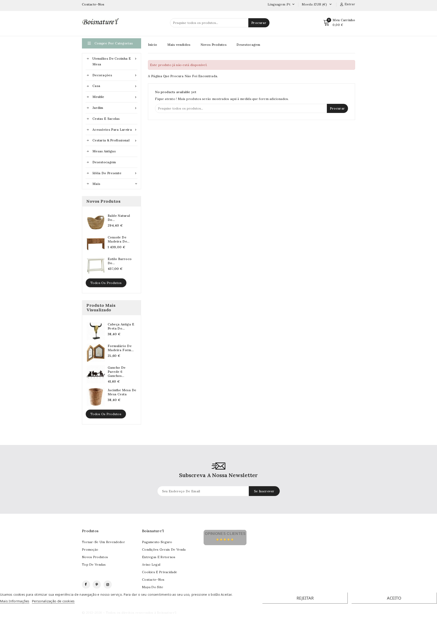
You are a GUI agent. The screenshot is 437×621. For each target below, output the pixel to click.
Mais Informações (14, 601)
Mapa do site (152, 587)
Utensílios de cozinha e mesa (114, 61)
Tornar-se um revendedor (103, 542)
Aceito (394, 598)
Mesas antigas (104, 151)
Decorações (114, 75)
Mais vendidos (179, 45)
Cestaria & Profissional (114, 140)
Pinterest (97, 584)
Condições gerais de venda (164, 549)
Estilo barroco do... (120, 261)
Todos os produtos (106, 283)
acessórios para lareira (114, 130)
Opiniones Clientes (225, 534)
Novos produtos (95, 557)
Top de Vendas (94, 564)
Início (152, 45)
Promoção (90, 549)
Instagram (108, 584)
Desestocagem (104, 162)
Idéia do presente (114, 173)
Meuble (114, 97)
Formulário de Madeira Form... (121, 348)
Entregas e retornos (158, 557)
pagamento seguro (157, 542)
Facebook (86, 584)
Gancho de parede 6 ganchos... (117, 371)
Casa (114, 86)
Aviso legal (151, 564)
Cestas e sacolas (106, 119)
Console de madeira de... (118, 239)
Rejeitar (305, 598)
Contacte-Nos (93, 4)
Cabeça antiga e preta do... (121, 326)
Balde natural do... (119, 218)
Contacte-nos (153, 580)
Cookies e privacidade (159, 572)
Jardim (114, 108)
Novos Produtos (213, 45)
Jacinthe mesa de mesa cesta (122, 392)
